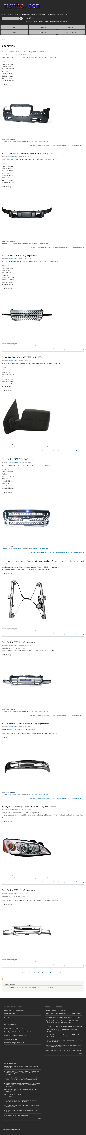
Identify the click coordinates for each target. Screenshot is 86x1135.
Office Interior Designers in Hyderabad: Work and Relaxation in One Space (22, 1095)
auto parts (4, 141)
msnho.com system (14, 1129)
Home (14, 27)
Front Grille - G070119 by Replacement (18, 890)
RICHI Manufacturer (10, 1024)
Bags (26, 987)
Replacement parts (43, 141)
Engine (45, 987)
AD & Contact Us (71, 32)
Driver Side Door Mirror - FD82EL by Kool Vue (22, 357)
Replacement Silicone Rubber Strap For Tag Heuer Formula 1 (63, 1050)
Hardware (31, 987)
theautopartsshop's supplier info (61, 145)
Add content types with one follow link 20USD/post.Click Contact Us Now (46, 21)
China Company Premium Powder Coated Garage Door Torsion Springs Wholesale (64, 1040)
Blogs (14, 32)
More (39, 1046)
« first (23, 973)
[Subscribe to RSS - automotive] (2, 978)
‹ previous (29, 973)
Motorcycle (38, 987)
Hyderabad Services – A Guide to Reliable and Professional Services (21, 1066)
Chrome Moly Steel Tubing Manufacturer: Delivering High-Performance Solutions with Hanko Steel (20, 1100)
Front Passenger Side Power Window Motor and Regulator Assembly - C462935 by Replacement (43, 560)
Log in (27, 18)
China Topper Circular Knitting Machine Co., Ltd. (18, 1032)
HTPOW (6, 1017)
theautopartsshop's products (44, 145)
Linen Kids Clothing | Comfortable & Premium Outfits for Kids (63, 1017)
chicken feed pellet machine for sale (56, 1010)
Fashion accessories (14, 987)
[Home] (21, 6)
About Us (43, 32)
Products (71, 27)
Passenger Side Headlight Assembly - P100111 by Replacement (29, 806)
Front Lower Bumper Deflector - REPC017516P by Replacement (29, 153)
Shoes (22, 987)
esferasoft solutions (9, 1013)
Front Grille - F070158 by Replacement (18, 459)
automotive (25, 141)
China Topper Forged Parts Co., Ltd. (14, 1043)
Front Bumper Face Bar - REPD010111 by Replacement (25, 723)
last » (64, 973)
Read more (32, 145)
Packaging (50, 987)
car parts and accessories (14, 141)
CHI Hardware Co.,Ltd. (10, 1039)
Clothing (6, 987)
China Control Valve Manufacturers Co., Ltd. (16, 1035)
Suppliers (43, 27)
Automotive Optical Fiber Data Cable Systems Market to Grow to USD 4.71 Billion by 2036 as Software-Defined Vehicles (22, 1078)
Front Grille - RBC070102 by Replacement (20, 255)
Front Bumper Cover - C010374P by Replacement (23, 51)
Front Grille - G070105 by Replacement (18, 642)
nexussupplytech (9, 1021)
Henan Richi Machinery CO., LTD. (13, 1010)
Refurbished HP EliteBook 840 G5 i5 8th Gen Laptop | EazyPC (63, 1013)
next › (60, 973)
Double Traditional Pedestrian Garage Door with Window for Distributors (63, 1035)
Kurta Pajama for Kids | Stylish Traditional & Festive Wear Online (62, 1030)
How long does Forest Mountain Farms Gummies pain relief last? (21, 1111)
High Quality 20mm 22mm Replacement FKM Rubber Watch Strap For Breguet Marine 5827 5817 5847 (63, 1021)
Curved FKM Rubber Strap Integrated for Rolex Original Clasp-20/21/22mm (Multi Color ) (63, 1045)
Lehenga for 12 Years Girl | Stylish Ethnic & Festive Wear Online (64, 1026)
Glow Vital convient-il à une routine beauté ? (16, 1115)
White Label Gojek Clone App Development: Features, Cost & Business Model (21, 1105)
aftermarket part (33, 141)
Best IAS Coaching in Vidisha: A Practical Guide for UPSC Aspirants (20, 1090)
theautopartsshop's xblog (77, 145)
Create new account (36, 18)
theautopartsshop (12, 54)
